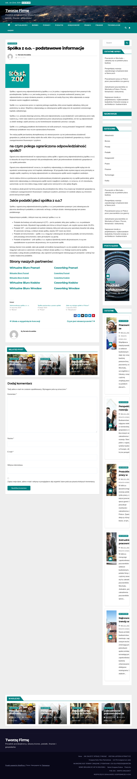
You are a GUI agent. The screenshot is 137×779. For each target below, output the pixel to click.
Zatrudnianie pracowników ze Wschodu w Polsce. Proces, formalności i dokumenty (116, 89)
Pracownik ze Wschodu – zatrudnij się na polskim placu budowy (116, 60)
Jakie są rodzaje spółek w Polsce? (77, 305)
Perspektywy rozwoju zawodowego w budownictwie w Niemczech (116, 71)
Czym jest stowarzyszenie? (80, 321)
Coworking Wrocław (67, 288)
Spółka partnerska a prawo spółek (49, 305)
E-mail (10, 452)
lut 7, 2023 (112, 293)
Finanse (99, 25)
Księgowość (74, 25)
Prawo (87, 25)
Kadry (11, 30)
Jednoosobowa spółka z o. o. (19, 305)
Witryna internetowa (15, 465)
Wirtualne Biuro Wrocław (25, 288)
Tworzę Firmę (17, 10)
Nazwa (10, 438)
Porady (46, 25)
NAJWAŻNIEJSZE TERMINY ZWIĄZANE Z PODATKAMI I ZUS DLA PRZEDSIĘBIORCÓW (102, 763)
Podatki (59, 25)
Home (80, 756)
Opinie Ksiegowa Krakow (115, 767)
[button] (126, 28)
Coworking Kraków (66, 282)
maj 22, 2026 (125, 332)
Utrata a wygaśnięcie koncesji (25, 321)
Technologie (114, 25)
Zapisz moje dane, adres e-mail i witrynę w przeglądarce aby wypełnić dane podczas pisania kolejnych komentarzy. (51, 482)
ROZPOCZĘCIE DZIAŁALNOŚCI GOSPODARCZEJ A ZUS (112, 774)
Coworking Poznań (66, 267)
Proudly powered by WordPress (15, 765)
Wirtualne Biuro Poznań (25, 267)
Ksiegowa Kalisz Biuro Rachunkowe (100, 760)
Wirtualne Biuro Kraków (19, 278)
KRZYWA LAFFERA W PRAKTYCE (120, 756)
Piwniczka (127, 767)
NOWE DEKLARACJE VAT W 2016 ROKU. (92, 767)
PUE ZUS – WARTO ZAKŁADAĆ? (120, 771)
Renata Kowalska (24, 55)
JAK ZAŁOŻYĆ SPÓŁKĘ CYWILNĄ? (95, 756)
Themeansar (45, 765)
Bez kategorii (12, 43)
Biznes (35, 25)
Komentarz (12, 394)
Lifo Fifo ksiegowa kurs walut (122, 760)
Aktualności (21, 25)
